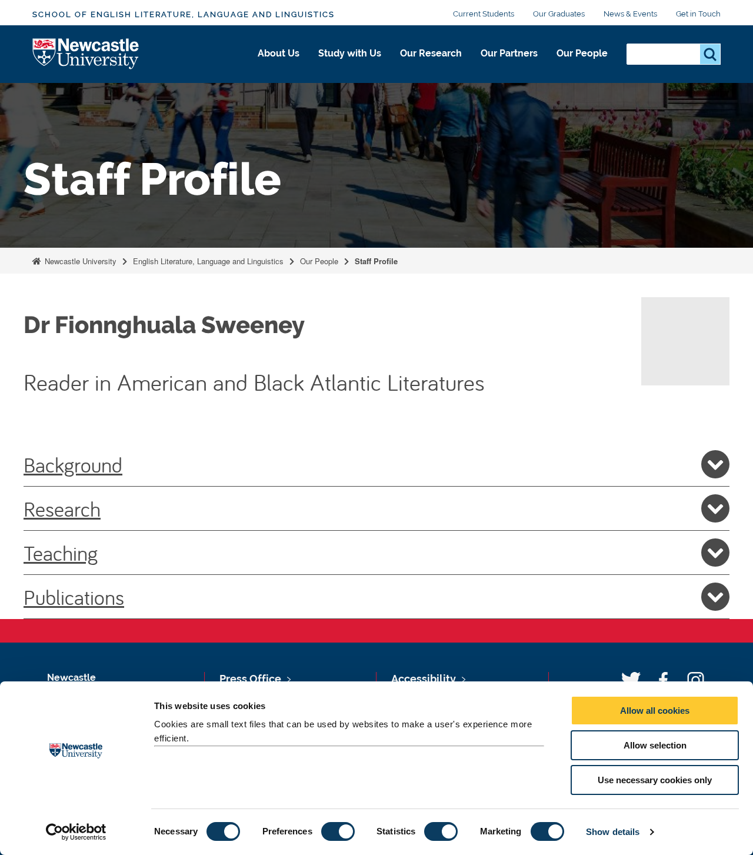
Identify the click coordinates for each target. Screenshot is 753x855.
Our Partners (509, 53)
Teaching (61, 552)
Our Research (431, 53)
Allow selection (655, 745)
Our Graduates (559, 13)
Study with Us (349, 53)
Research (62, 508)
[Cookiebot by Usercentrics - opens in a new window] (76, 832)
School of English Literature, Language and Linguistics (183, 14)
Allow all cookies (654, 711)
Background (73, 464)
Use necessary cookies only (655, 780)
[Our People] (582, 65)
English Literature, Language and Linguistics (208, 261)
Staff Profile (376, 261)
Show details (612, 832)
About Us (278, 53)
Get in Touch (698, 13)
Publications (74, 596)
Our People (582, 53)
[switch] (338, 831)
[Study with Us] (349, 65)
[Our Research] (431, 65)
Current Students (483, 13)
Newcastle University (79, 261)
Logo (86, 54)
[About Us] (278, 65)
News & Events (630, 13)
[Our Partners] (509, 65)
